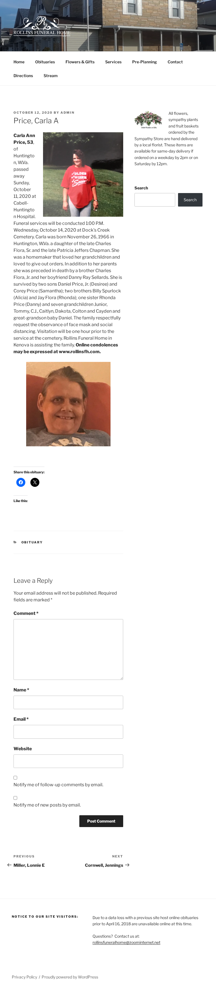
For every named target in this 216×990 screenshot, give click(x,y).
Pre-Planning (144, 61)
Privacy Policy (24, 977)
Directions (23, 75)
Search (141, 187)
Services (113, 61)
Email (21, 719)
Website (23, 748)
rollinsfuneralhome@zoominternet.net (126, 942)
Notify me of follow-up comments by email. (58, 784)
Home (19, 61)
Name (21, 690)
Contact (175, 61)
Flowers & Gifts (80, 61)
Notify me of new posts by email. (47, 805)
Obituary (32, 542)
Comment (26, 613)
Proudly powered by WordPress (70, 977)
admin (67, 113)
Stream (51, 75)
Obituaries (45, 61)
